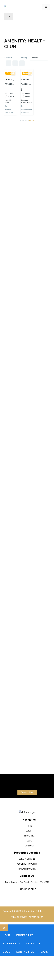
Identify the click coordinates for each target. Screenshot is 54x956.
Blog (7, 951)
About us (33, 943)
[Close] (4, 927)
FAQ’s (44, 951)
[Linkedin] (19, 809)
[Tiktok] (35, 809)
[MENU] (46, 7)
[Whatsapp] (30, 809)
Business (9, 943)
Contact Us (25, 951)
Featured (10, 73)
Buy (6, 106)
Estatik (31, 120)
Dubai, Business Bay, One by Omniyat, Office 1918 (27, 882)
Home (7, 935)
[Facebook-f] (24, 809)
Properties (25, 935)
